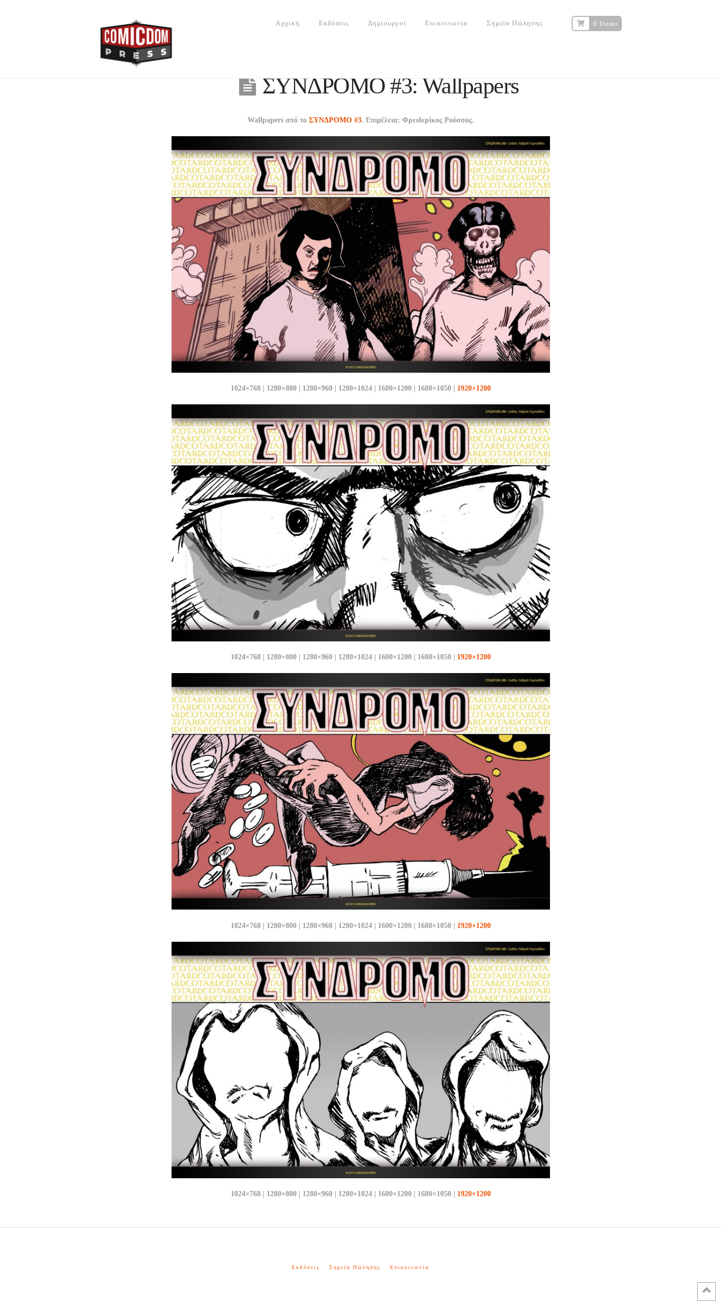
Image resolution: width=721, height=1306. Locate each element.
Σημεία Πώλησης (355, 1267)
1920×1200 (474, 388)
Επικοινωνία (409, 1267)
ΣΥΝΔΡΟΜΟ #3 (335, 120)
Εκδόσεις (306, 1267)
